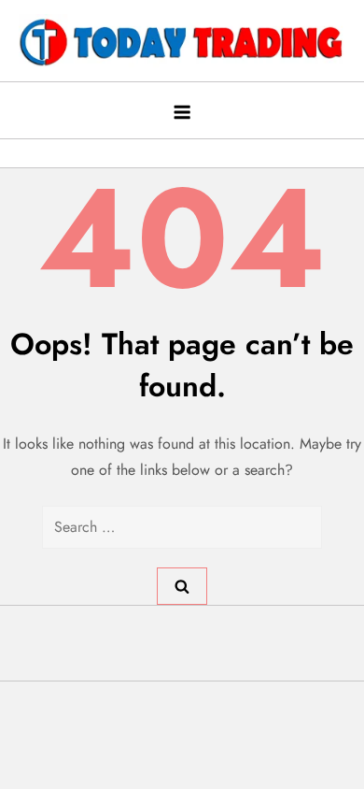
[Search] (182, 586)
